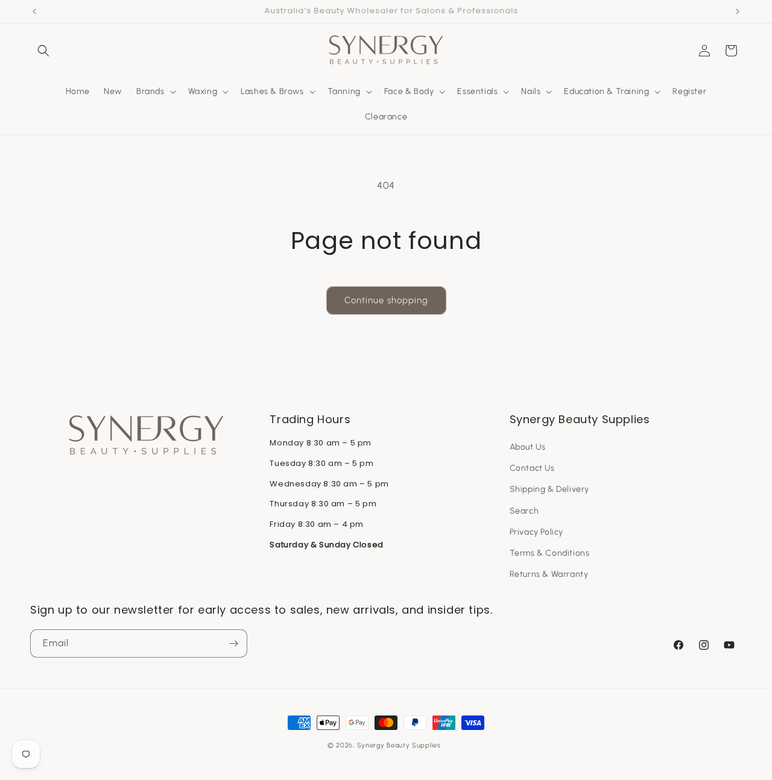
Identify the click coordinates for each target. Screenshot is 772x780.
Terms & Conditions (550, 553)
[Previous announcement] (34, 11)
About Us (528, 447)
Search (524, 511)
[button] (43, 50)
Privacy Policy (536, 532)
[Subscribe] (233, 643)
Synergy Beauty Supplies (399, 745)
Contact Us (532, 468)
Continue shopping (386, 300)
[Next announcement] (737, 11)
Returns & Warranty (549, 574)
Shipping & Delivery (549, 489)
